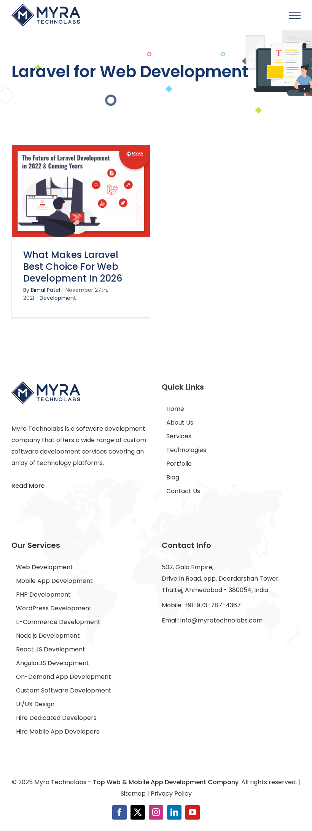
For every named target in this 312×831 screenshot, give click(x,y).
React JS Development (50, 649)
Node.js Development (48, 635)
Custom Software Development (63, 690)
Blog (172, 477)
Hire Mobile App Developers (57, 731)
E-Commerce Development (58, 622)
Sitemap (133, 793)
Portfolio (179, 463)
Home (175, 408)
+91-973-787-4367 (212, 605)
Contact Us (183, 491)
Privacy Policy (171, 793)
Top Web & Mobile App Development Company (166, 782)
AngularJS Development (52, 663)
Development (58, 298)
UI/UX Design (35, 704)
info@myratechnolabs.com (221, 620)
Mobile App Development (54, 580)
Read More (28, 485)
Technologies (186, 450)
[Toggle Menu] (295, 15)
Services (178, 436)
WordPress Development (54, 608)
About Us (179, 422)
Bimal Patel (45, 290)
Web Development (44, 567)
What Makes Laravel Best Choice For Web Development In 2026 (72, 266)
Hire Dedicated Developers (56, 717)
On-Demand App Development (63, 676)
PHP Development (43, 594)
